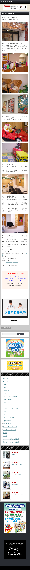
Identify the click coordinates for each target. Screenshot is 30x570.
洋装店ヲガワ (15, 454)
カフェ (6, 415)
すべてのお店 (7, 378)
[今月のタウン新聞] (15, 533)
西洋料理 (6, 390)
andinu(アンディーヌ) (17, 494)
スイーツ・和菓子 (9, 418)
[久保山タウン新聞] (7, 1)
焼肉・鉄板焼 (8, 399)
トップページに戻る (6, 327)
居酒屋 (6, 384)
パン (5, 411)
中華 (5, 393)
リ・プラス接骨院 (16, 474)
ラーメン (6, 405)
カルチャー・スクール (9, 430)
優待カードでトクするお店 (11, 442)
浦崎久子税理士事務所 (17, 464)
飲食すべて (6, 381)
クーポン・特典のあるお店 (11, 439)
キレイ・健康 (7, 424)
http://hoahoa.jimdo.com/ (12, 262)
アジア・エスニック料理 (11, 396)
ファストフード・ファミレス (12, 409)
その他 (5, 436)
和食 (5, 387)
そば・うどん (8, 402)
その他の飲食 (8, 421)
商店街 (5, 433)
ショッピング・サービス (10, 427)
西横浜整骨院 (15, 484)
